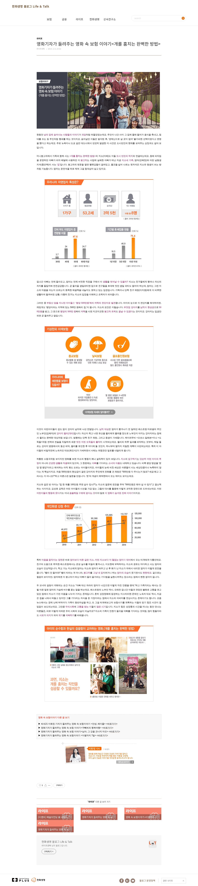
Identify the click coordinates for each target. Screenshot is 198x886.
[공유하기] (45, 785)
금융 (64, 19)
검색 (183, 18)
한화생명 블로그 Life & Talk (30, 6)
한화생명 (94, 19)
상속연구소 (109, 19)
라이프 (79, 19)
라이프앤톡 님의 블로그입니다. (55, 845)
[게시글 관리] (49, 785)
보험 (49, 19)
